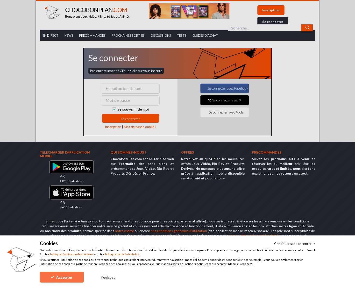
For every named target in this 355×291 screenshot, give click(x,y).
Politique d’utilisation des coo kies (71, 254)
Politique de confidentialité (122, 254)
